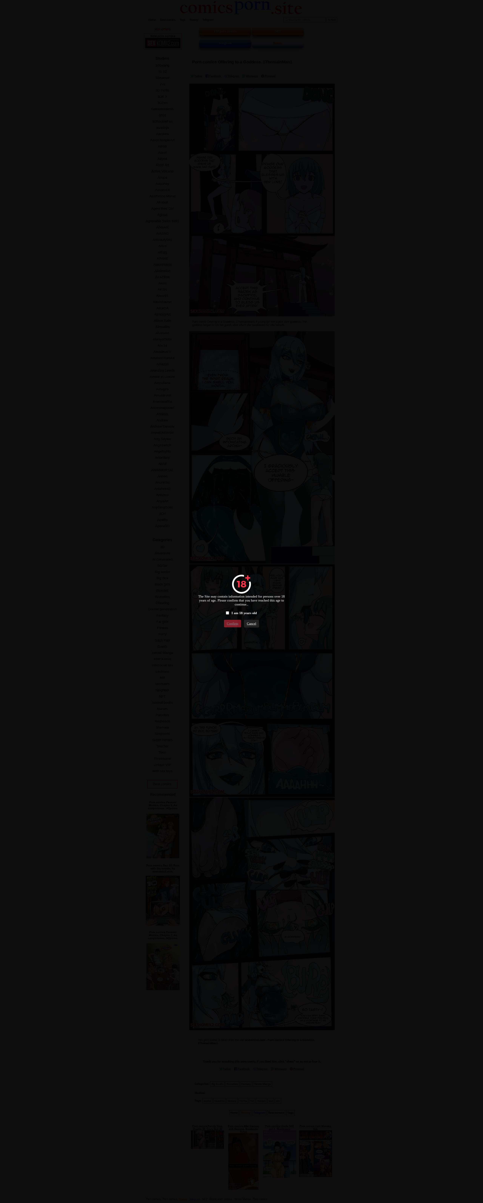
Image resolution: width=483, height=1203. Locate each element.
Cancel (251, 623)
